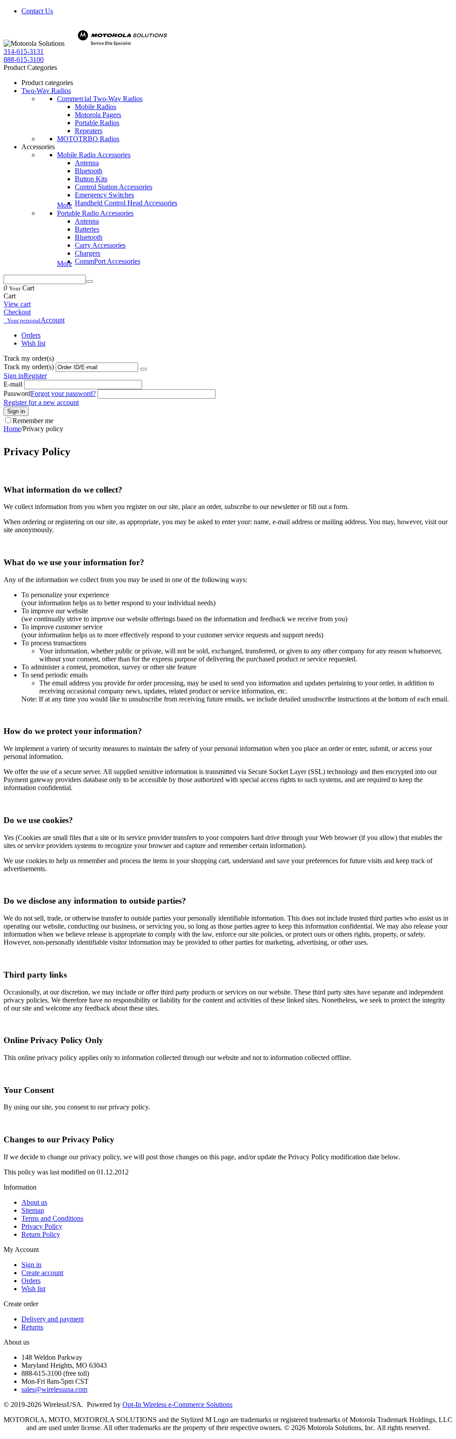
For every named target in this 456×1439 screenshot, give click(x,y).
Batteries (87, 229)
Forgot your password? (63, 393)
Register (35, 375)
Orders (31, 335)
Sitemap (32, 1210)
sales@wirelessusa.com (54, 1389)
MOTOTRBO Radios (88, 139)
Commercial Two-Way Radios (99, 98)
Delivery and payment (52, 1319)
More (64, 205)
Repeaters (88, 131)
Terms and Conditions (52, 1218)
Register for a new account (41, 402)
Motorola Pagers (98, 114)
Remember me (32, 420)
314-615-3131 (24, 51)
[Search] (89, 281)
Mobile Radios (95, 106)
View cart (17, 304)
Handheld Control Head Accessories (126, 203)
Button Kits (91, 179)
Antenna (87, 163)
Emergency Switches (104, 195)
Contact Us (37, 11)
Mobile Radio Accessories (93, 155)
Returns (32, 1327)
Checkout (17, 312)
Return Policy (40, 1234)
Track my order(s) (29, 367)
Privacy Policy (41, 1226)
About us (34, 1202)
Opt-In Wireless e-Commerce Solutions (177, 1404)
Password (17, 393)
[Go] (143, 369)
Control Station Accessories (113, 187)
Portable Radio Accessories (95, 213)
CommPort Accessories (107, 261)
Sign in (14, 375)
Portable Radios (97, 122)
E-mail (13, 384)
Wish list (33, 343)
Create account (42, 1272)
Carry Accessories (100, 245)
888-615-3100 (24, 59)
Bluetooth (88, 171)
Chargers (87, 253)
